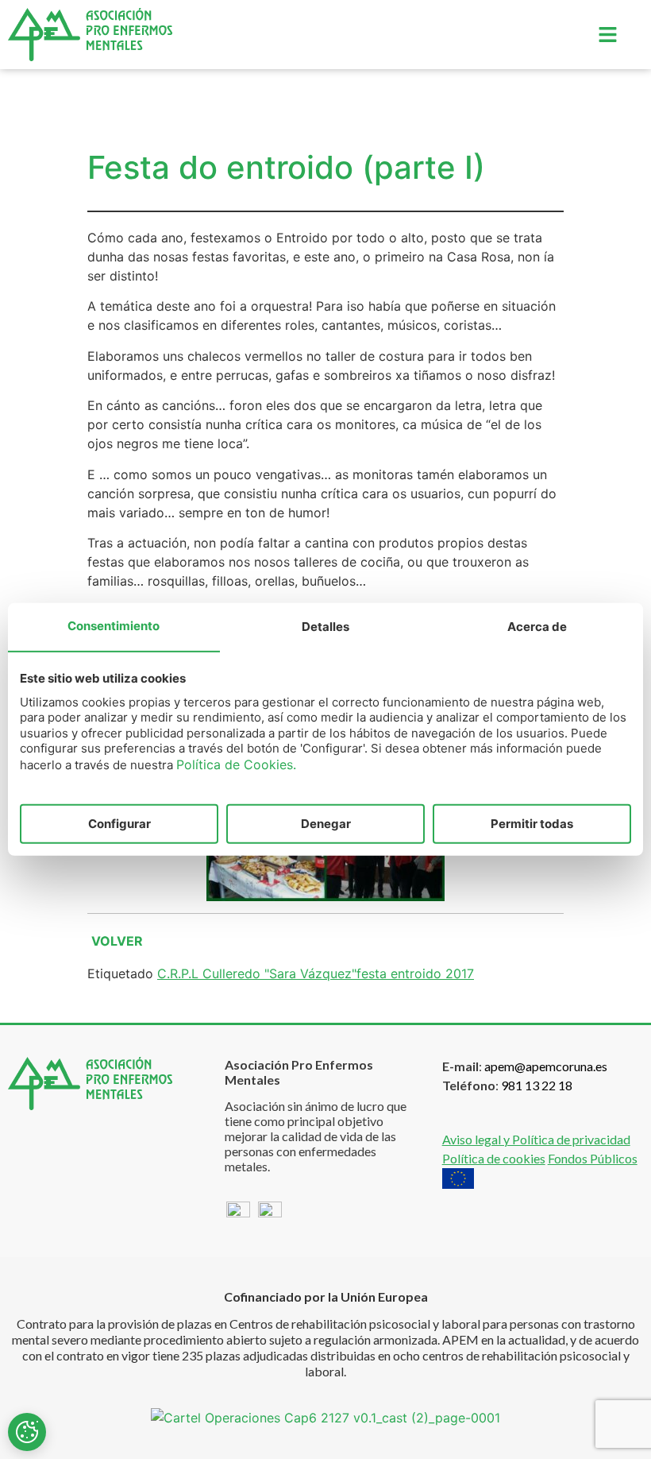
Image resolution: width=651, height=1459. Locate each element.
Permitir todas (532, 823)
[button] (607, 34)
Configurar (119, 823)
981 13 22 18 (536, 1085)
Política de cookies (493, 1158)
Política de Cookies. (236, 764)
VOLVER (117, 941)
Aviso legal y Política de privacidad (536, 1139)
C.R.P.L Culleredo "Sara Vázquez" (256, 973)
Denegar (326, 823)
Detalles (325, 626)
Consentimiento (113, 625)
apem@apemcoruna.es (545, 1066)
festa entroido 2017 (415, 973)
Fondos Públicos (593, 1158)
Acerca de (537, 626)
